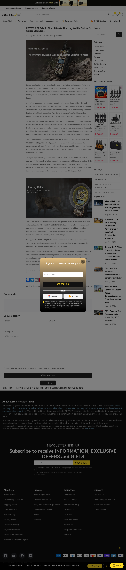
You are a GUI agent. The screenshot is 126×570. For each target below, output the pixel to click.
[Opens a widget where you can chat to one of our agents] (117, 566)
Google (54, 296)
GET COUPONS (63, 284)
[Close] (83, 262)
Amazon (75, 296)
